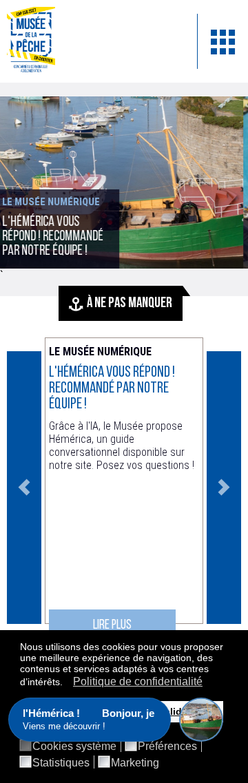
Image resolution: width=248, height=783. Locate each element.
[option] (124, 487)
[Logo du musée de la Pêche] (91, 41)
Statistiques (61, 763)
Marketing (135, 763)
